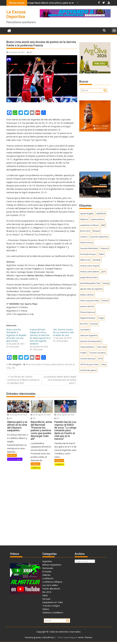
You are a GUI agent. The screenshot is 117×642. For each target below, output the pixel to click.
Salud (45, 595)
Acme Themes (85, 637)
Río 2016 (83, 323)
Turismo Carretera (97, 352)
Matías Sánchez (57, 364)
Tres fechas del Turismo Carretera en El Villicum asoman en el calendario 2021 (23, 379)
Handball (97, 260)
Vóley (103, 364)
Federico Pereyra (43, 364)
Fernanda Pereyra (88, 254)
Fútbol (101, 254)
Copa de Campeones (99, 236)
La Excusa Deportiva (16, 14)
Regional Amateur (88, 318)
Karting (106, 283)
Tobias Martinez (87, 347)
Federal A (105, 248)
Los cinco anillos (50, 585)
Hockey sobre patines (89, 271)
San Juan (94, 323)
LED (30, 52)
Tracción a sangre (15, 459)
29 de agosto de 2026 (18, 414)
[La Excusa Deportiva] (9, 30)
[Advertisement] (95, 150)
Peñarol (105, 300)
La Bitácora (36, 468)
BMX (103, 225)
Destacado (12, 455)
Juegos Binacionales (89, 277)
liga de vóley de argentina (91, 289)
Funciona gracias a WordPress (39, 637)
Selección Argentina (88, 335)
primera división (87, 306)
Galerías (46, 574)
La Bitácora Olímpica (52, 581)
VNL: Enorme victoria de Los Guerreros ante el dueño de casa (63, 332)
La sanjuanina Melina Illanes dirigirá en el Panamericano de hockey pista (60, 379)
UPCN (100, 358)
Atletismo (84, 219)
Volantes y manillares (52, 612)
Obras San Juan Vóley (89, 300)
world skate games (88, 370)
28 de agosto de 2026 (42, 414)
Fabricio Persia (86, 242)
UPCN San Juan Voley (89, 364)
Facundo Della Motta (89, 248)
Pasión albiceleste (51, 588)
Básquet (96, 231)
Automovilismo (97, 219)
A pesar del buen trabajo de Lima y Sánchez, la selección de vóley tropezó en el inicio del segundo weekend (40, 336)
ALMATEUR (100, 213)
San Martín (85, 329)
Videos (45, 609)
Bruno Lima (30, 364)
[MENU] (114, 30)
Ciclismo (83, 236)
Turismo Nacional (87, 358)
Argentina (47, 561)
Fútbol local (85, 260)
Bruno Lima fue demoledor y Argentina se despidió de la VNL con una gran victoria (16, 335)
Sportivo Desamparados (90, 341)
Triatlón (83, 352)
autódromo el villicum (89, 225)
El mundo (46, 571)
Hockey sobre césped (89, 265)
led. (10, 418)
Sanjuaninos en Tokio (52, 602)
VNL (13, 368)
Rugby (101, 318)
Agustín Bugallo (86, 213)
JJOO (104, 271)
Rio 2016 (46, 592)
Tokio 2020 (101, 347)
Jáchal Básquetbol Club (90, 283)
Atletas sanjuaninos (51, 564)
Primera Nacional (87, 312)
